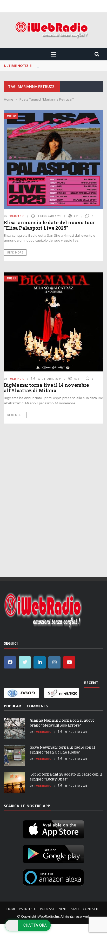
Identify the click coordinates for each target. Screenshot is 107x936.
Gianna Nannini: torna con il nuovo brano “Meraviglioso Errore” (62, 722)
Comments (37, 705)
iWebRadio (17, 216)
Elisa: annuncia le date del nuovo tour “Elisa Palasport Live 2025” (49, 225)
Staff (75, 909)
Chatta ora (35, 925)
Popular (12, 705)
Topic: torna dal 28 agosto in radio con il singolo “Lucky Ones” (66, 776)
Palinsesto (28, 909)
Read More (15, 252)
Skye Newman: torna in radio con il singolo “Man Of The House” (62, 749)
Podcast (47, 909)
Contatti (90, 909)
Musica (11, 116)
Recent (91, 682)
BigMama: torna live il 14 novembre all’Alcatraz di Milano (46, 388)
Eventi (63, 909)
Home (11, 909)
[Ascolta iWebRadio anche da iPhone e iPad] (53, 828)
